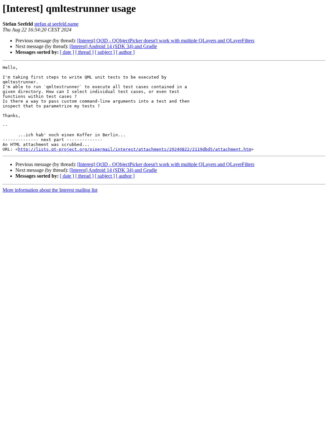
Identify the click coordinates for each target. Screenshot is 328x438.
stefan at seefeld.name (56, 24)
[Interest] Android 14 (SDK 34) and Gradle (113, 46)
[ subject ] (105, 52)
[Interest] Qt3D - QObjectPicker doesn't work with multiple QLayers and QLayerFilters (165, 40)
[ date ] (67, 52)
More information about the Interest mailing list (50, 190)
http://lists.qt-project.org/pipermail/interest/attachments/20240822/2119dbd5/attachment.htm (134, 149)
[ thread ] (84, 52)
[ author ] (125, 52)
